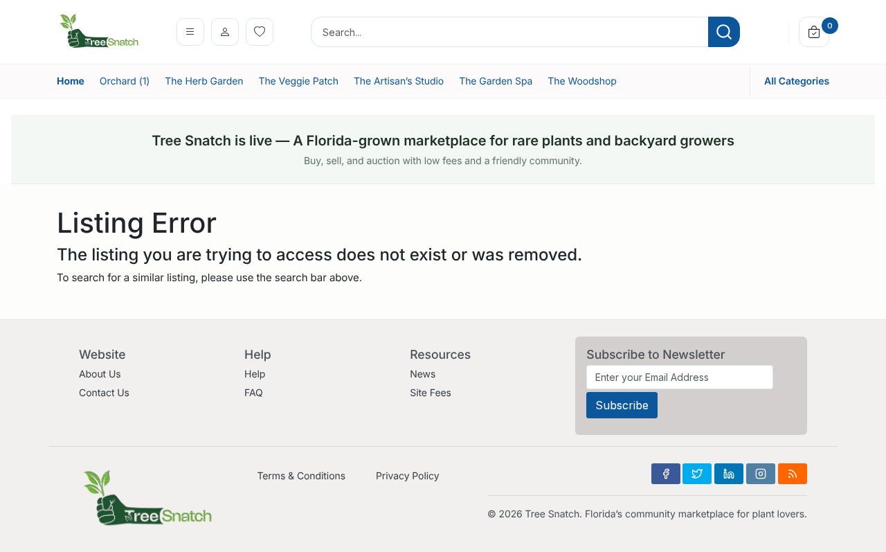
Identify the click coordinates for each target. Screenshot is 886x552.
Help (254, 374)
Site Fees (430, 393)
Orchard (125, 81)
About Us (100, 374)
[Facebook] (665, 473)
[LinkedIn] (728, 473)
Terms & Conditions (301, 476)
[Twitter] (697, 473)
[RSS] (792, 473)
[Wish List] (259, 32)
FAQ (253, 393)
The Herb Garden (204, 81)
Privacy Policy (407, 476)
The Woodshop (582, 81)
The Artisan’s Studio (399, 81)
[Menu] (190, 32)
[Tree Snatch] (99, 30)
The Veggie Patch (298, 81)
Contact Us (104, 393)
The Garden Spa (495, 81)
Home (70, 81)
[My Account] (225, 32)
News (422, 374)
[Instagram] (760, 473)
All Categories (796, 81)
